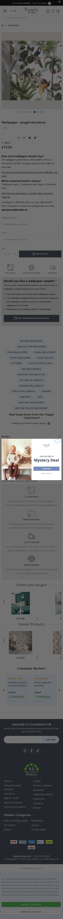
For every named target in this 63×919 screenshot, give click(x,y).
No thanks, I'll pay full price (46, 473)
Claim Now (46, 469)
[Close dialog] (57, 441)
